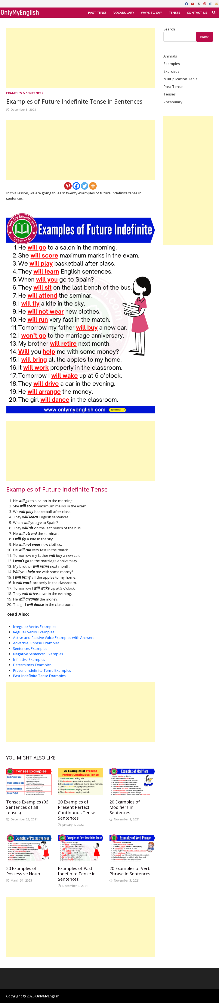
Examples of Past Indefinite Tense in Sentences (77, 873)
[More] (93, 186)
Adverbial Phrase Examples (36, 642)
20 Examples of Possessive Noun (23, 871)
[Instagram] (211, 3)
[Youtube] (193, 3)
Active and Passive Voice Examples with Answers (53, 637)
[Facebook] (187, 3)
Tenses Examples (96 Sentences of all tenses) (27, 807)
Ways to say (151, 12)
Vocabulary (123, 12)
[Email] (216, 3)
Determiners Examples (32, 664)
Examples (171, 63)
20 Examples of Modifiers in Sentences (125, 807)
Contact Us (197, 12)
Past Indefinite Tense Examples (39, 675)
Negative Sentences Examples (38, 653)
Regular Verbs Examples (33, 631)
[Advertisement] (80, 58)
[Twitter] (84, 186)
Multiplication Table (180, 78)
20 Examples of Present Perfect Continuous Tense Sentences (76, 810)
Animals (170, 56)
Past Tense (97, 12)
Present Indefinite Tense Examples (42, 670)
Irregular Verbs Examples (34, 626)
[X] (199, 3)
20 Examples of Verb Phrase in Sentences (130, 871)
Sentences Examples (30, 648)
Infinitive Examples (29, 659)
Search (169, 29)
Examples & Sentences (24, 93)
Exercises (171, 71)
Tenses (174, 12)
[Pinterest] (205, 3)
